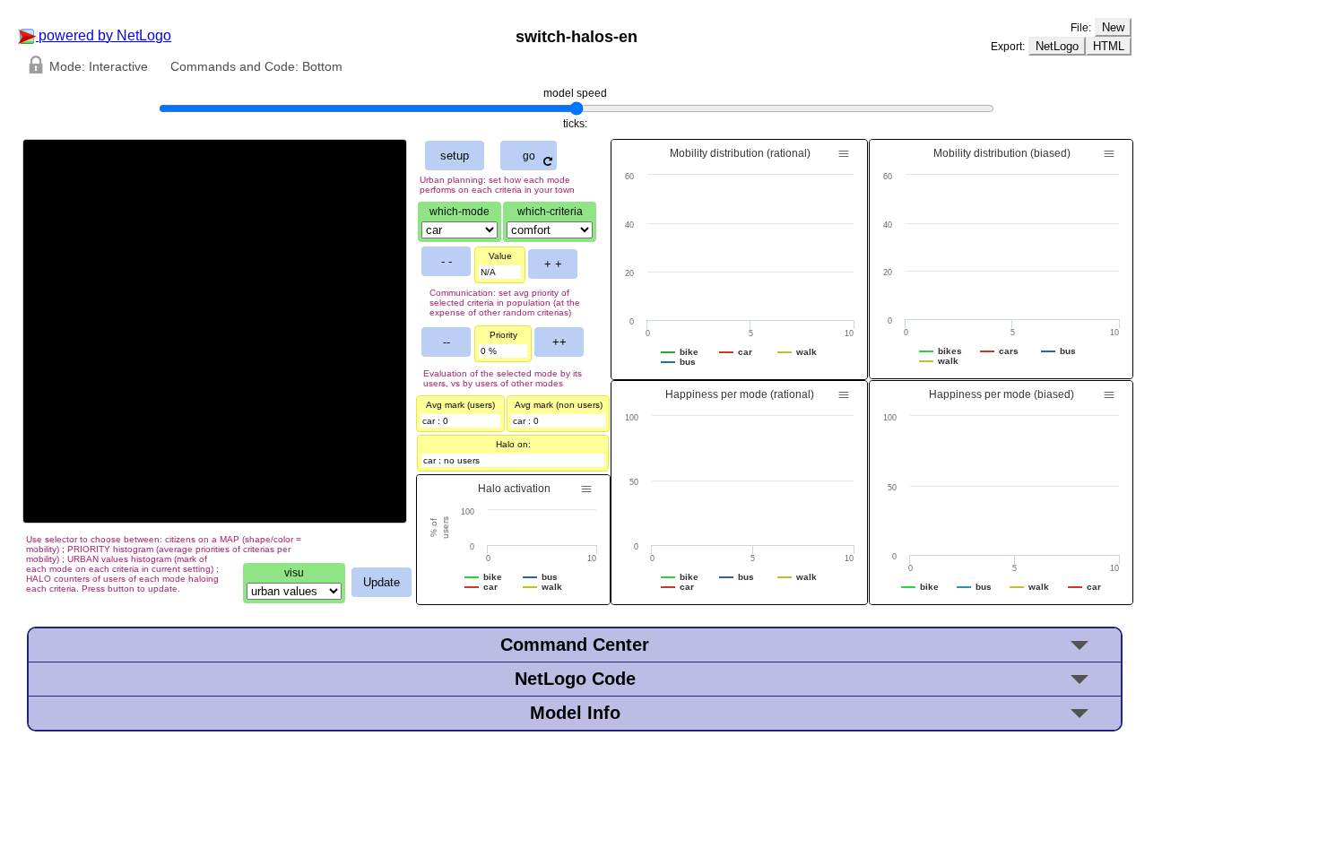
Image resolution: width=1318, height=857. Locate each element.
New (1113, 27)
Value (500, 256)
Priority (503, 335)
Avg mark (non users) (559, 405)
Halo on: (513, 444)
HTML (1108, 46)
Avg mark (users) (460, 405)
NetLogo (1057, 46)
